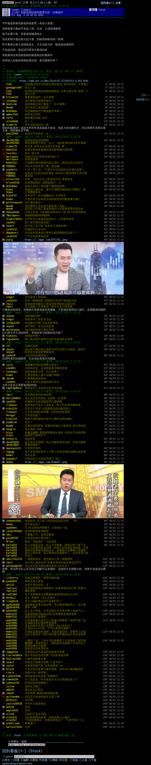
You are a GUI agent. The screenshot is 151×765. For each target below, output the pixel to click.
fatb (9, 84)
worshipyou (12, 329)
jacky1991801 (14, 531)
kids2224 (11, 408)
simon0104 (12, 679)
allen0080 (12, 121)
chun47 (10, 693)
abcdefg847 (12, 442)
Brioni (10, 541)
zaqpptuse (12, 651)
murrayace (12, 156)
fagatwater (12, 339)
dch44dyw (11, 111)
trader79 (11, 124)
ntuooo (10, 315)
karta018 (11, 544)
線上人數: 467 (49, 2)
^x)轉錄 (53, 760)
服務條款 (5, 764)
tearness (11, 153)
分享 (118, 2)
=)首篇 (74, 760)
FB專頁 (29, 764)
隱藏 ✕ (145, 95)
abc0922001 (12, 140)
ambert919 (12, 114)
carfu (9, 117)
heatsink (11, 104)
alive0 (10, 713)
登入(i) (34, 2)
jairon (10, 686)
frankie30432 (14, 219)
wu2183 (10, 707)
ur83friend (12, 723)
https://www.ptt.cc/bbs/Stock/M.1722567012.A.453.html (53, 80)
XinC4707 (11, 195)
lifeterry (12, 577)
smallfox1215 (14, 558)
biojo (9, 432)
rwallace (11, 588)
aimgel (10, 297)
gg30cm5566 (12, 604)
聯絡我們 (22, 764)
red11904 (11, 594)
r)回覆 (15, 760)
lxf (8, 345)
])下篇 (92, 760)
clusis (10, 672)
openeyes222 (13, 448)
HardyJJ (10, 597)
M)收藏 (43, 760)
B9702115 (11, 700)
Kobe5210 (11, 149)
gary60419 (12, 538)
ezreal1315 (12, 179)
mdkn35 (10, 689)
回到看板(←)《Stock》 (23, 751)
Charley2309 (13, 658)
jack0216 (11, 229)
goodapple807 (14, 87)
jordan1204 (12, 322)
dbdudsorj (12, 232)
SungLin (10, 429)
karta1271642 (14, 726)
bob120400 (12, 133)
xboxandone (12, 212)
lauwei (15, 9)
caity (9, 364)
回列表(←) (143, 99)
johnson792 (12, 682)
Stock (17, 735)
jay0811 (10, 222)
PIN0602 (10, 166)
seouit (10, 225)
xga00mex (11, 527)
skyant (10, 326)
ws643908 (11, 610)
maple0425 (12, 710)
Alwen (9, 189)
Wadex (9, 455)
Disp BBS (8, 2)
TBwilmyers (12, 215)
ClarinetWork (14, 655)
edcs (9, 534)
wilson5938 (12, 182)
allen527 (11, 717)
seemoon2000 (13, 520)
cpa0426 (10, 355)
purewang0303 (14, 565)
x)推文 (6, 760)
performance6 (14, 202)
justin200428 (14, 703)
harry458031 (13, 398)
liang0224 (12, 601)
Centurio (11, 438)
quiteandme (12, 696)
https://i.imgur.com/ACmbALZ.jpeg (46, 462)
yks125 (10, 584)
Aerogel (10, 415)
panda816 (11, 581)
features (11, 335)
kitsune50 (12, 97)
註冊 (25, 2)
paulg (9, 239)
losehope (11, 371)
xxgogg (10, 451)
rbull (9, 303)
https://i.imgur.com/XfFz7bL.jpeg (46, 239)
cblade (10, 378)
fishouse (11, 405)
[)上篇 (83, 760)
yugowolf (11, 458)
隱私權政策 (14, 764)
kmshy (9, 462)
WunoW (9, 107)
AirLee (10, 669)
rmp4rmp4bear (14, 388)
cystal (10, 665)
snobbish (11, 422)
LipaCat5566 (13, 676)
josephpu (11, 100)
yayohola (11, 169)
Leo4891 (10, 368)
